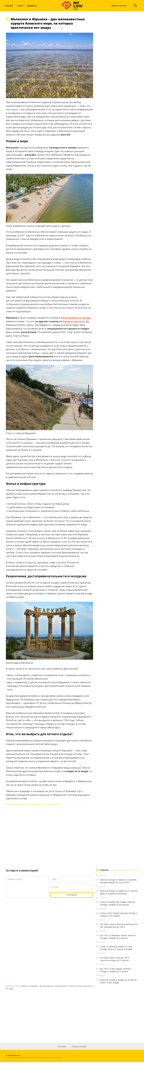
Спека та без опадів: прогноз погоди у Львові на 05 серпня (118, 914)
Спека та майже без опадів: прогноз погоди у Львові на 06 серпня (117, 903)
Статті (20, 5)
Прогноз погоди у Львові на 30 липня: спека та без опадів (118, 981)
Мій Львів (9, 986)
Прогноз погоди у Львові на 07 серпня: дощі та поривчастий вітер (119, 892)
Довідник (32, 5)
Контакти (62, 1046)
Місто (17, 986)
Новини (104, 870)
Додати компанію (119, 5)
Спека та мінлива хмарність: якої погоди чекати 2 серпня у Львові (116, 948)
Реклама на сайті (79, 1046)
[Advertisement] (49, 835)
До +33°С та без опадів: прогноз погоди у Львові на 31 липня (115, 970)
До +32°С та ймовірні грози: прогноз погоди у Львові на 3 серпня (118, 936)
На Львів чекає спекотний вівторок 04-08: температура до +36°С (119, 925)
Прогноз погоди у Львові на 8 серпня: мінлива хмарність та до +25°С (118, 881)
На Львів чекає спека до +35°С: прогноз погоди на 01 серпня (115, 959)
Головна (8, 5)
